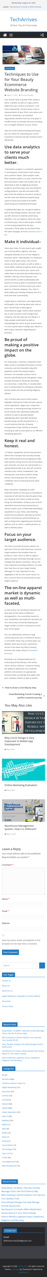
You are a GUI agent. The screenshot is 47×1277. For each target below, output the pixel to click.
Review (5, 1141)
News (4, 1137)
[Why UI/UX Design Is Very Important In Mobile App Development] (23, 713)
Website (6, 923)
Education (6, 1091)
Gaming (5, 1100)
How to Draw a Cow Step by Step (20, 687)
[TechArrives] (5, 35)
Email (5, 911)
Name (5, 899)
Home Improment (9, 1112)
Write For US (7, 991)
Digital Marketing (9, 1087)
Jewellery (6, 1120)
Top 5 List (6, 1153)
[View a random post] (42, 35)
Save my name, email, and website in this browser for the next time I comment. (21, 942)
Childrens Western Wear (12, 1083)
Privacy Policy (7, 1006)
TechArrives (23, 19)
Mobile (5, 1124)
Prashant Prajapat (27, 95)
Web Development (9, 1166)
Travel (4, 1157)
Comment (7, 864)
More (4, 1128)
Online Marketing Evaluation (21, 785)
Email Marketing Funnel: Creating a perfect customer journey (25, 696)
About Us (6, 986)
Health (5, 1108)
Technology (10, 68)
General (5, 1104)
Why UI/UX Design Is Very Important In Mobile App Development (19, 741)
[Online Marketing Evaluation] (23, 760)
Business (6, 1079)
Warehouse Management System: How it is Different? (20, 827)
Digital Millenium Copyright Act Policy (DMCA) (21, 996)
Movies (5, 1133)
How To (5, 1116)
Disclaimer (6, 1001)
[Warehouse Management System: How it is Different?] (23, 801)
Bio (3, 1075)
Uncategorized (8, 1161)
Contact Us (6, 980)
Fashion (5, 1095)
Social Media (7, 1145)
